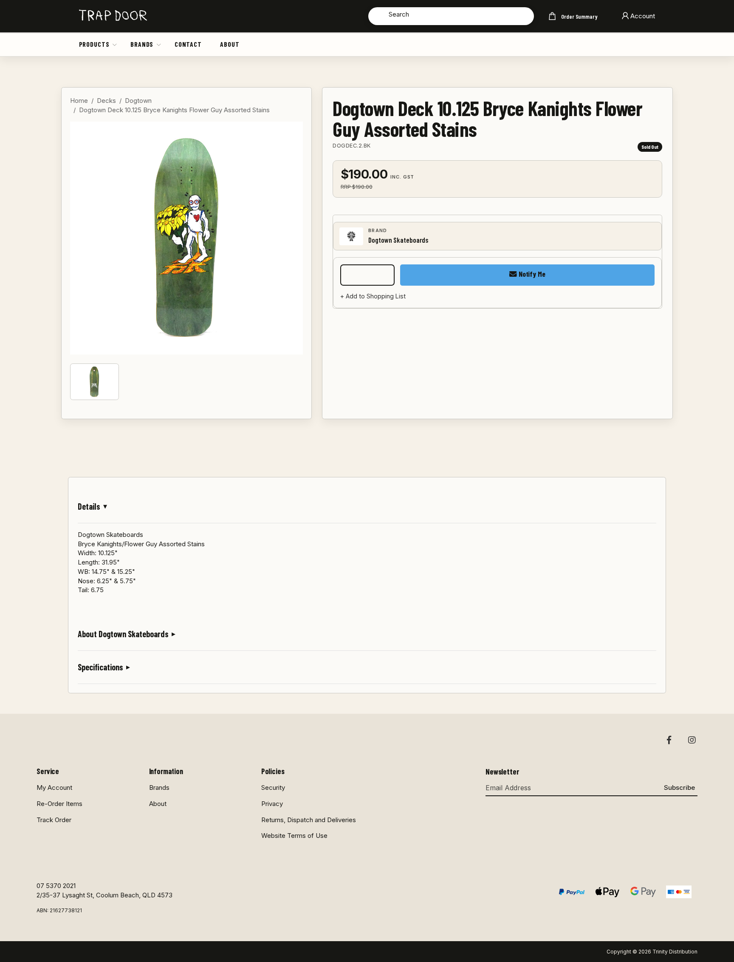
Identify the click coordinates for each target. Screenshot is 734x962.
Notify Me (531, 273)
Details (89, 506)
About (229, 44)
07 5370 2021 (56, 886)
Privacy (272, 804)
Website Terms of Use (294, 835)
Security (273, 787)
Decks (106, 100)
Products (94, 44)
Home (79, 100)
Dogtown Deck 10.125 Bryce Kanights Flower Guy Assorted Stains (174, 110)
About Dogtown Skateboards (123, 634)
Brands (141, 44)
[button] (115, 44)
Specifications (100, 667)
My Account (54, 787)
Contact (188, 44)
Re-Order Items (59, 804)
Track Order (54, 820)
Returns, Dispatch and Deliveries (308, 820)
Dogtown (138, 100)
